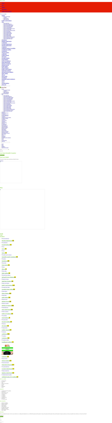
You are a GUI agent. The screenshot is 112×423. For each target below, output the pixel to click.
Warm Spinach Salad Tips (8, 96)
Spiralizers (3, 136)
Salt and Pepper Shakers (6, 133)
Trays (3, 139)
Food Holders (4, 124)
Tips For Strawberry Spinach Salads (9, 102)
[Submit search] (8, 149)
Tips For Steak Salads (7, 103)
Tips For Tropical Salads (7, 100)
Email (1, 415)
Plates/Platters (4, 130)
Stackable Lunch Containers (6, 137)
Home (3, 3)
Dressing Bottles (4, 123)
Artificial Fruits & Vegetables (6, 117)
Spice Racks (3, 135)
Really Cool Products (6, 11)
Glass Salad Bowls (4, 126)
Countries (5, 90)
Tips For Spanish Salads (7, 104)
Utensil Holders (4, 140)
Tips (3, 5)
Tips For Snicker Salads (7, 106)
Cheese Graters (4, 120)
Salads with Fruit (6, 92)
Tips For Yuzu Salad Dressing (8, 98)
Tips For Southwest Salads (8, 105)
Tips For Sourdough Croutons (8, 110)
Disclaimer (4, 9)
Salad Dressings (6, 91)
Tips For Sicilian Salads (7, 107)
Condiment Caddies (5, 118)
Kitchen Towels (4, 128)
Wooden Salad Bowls (5, 115)
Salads (3, 7)
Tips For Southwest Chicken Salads (9, 109)
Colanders (3, 116)
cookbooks (3, 121)
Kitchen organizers (5, 127)
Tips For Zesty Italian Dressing (8, 97)
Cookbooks (3, 113)
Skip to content (2, 0)
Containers (3, 119)
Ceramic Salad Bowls (5, 114)
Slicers (3, 134)
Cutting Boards (4, 122)
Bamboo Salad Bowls (5, 112)
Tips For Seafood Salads (7, 108)
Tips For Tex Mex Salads (7, 101)
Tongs (3, 138)
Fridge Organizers (5, 125)
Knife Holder (4, 129)
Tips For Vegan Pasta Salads (8, 99)
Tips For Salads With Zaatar (8, 111)
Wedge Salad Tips (6, 95)
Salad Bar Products (5, 132)
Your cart (4, 84)
